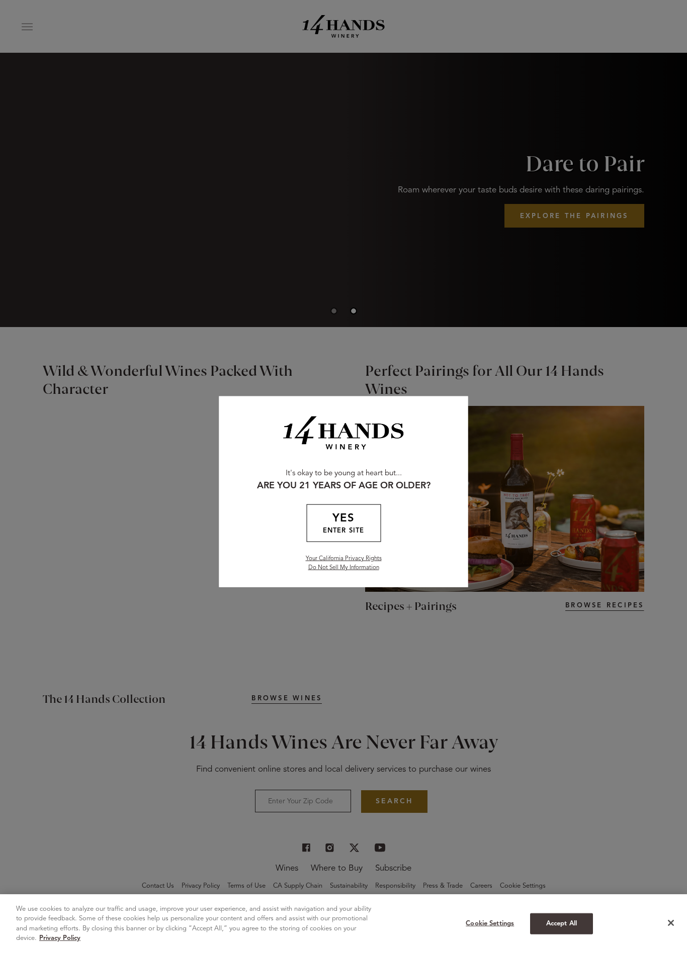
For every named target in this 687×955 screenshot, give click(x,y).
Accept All (561, 923)
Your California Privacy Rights (344, 559)
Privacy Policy (59, 938)
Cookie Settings (490, 923)
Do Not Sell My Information (343, 568)
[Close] (671, 923)
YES (343, 523)
